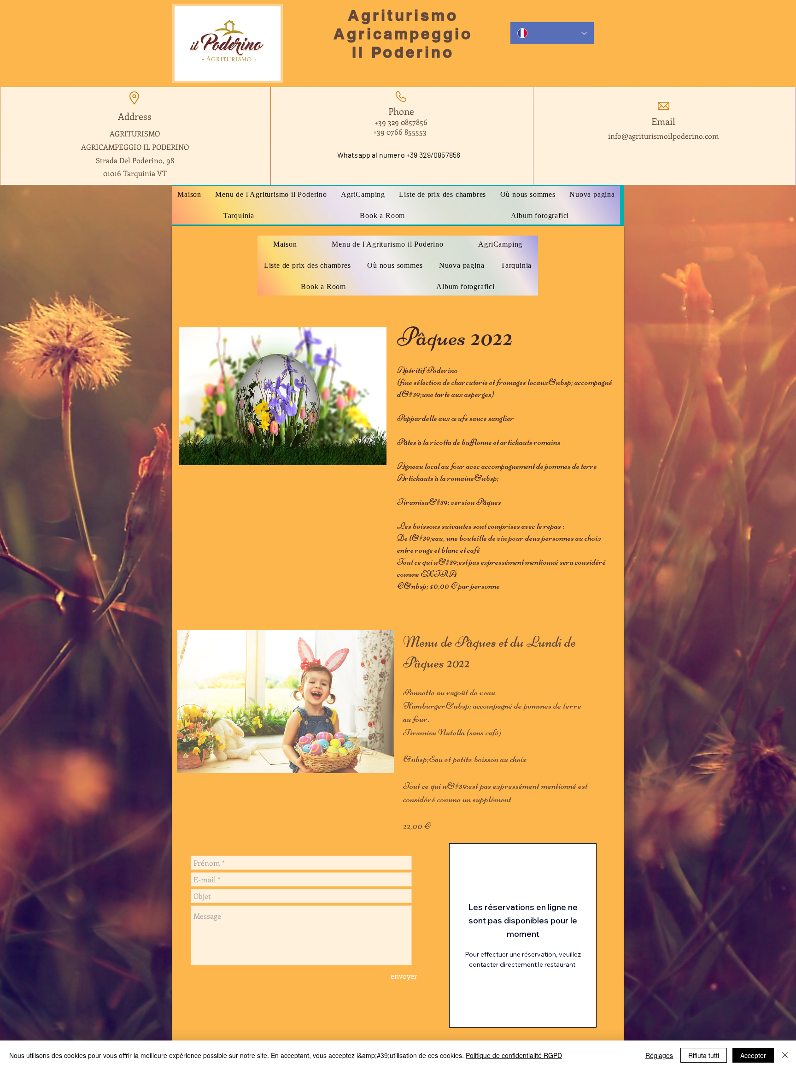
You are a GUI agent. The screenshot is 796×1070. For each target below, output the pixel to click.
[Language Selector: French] (552, 33)
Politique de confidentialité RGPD (514, 1055)
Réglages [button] (659, 1055)
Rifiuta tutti (703, 1055)
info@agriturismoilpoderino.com (663, 136)
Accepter (753, 1055)
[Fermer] (784, 1055)
